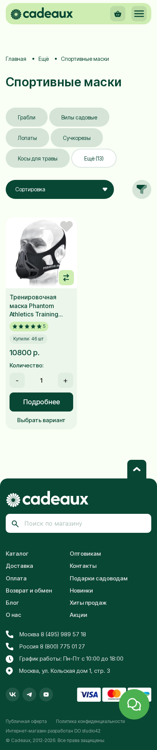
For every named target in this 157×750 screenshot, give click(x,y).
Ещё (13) (94, 158)
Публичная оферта (26, 721)
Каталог (17, 553)
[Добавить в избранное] (66, 226)
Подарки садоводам (99, 578)
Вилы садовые (79, 117)
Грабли (26, 117)
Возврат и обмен (29, 590)
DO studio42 (87, 731)
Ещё (43, 59)
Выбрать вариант (41, 420)
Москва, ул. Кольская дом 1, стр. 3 (64, 670)
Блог (12, 602)
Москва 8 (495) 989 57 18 (52, 634)
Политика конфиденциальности (90, 721)
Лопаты (27, 138)
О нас (13, 614)
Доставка (19, 565)
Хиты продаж (88, 602)
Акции (78, 614)
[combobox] (60, 189)
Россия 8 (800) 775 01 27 (52, 646)
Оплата (16, 578)
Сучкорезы (77, 138)
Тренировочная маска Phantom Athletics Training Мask (34, 305)
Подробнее (41, 402)
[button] (139, 13)
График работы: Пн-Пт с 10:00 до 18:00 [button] (71, 658)
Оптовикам (85, 553)
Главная (16, 59)
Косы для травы (38, 158)
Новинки (81, 590)
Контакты (83, 565)
